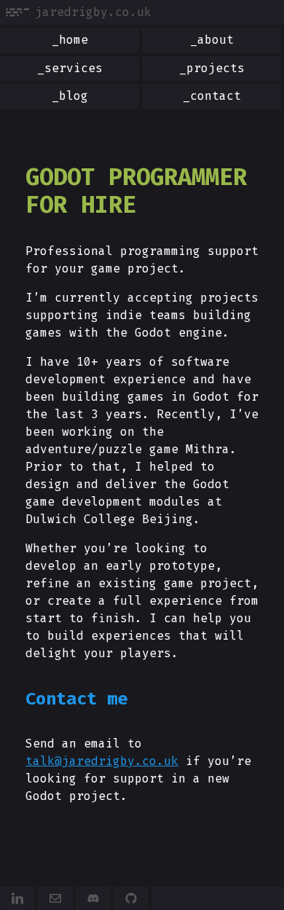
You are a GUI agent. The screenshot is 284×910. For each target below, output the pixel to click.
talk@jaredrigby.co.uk (101, 761)
